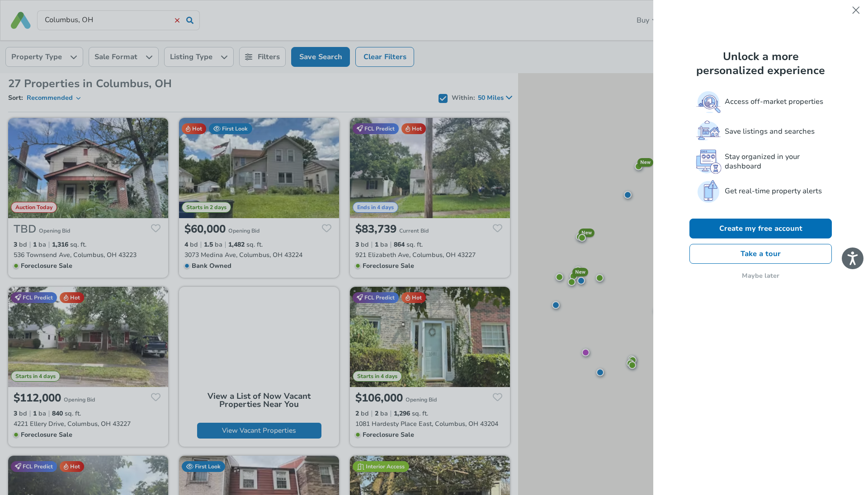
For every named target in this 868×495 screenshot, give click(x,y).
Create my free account (760, 228)
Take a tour (761, 254)
